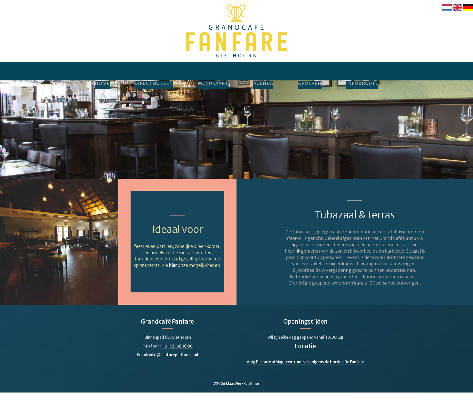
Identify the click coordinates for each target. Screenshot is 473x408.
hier (173, 265)
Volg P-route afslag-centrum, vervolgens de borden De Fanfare (305, 361)
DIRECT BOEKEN (154, 83)
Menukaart (213, 83)
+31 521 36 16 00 (177, 346)
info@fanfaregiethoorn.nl (173, 354)
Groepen (309, 83)
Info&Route (362, 83)
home (102, 83)
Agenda (263, 83)
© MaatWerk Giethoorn (237, 383)
